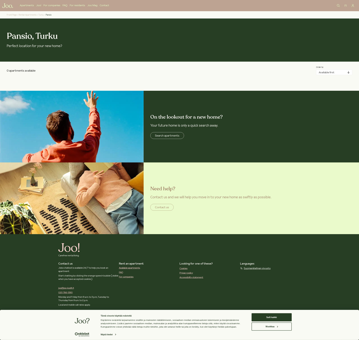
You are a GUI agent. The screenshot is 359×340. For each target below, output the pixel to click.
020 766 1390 (65, 292)
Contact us (162, 207)
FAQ (65, 5)
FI (346, 6)
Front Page (12, 14)
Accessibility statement (191, 277)
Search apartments (167, 136)
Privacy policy (186, 272)
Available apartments (129, 267)
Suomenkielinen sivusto (257, 268)
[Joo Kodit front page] (7, 5)
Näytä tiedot (107, 334)
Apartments (27, 5)
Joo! (38, 5)
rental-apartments (27, 14)
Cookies (183, 268)
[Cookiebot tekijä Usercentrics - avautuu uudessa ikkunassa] (82, 334)
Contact (104, 5)
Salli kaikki (271, 317)
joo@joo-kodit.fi (66, 287)
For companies (51, 5)
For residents (77, 5)
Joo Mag (92, 5)
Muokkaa (270, 326)
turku (41, 14)
